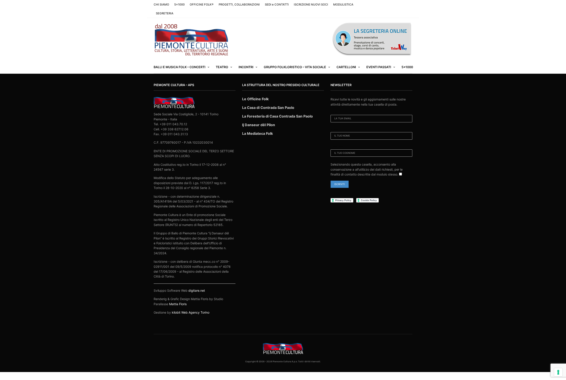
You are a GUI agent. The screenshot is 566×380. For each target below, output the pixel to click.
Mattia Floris (178, 304)
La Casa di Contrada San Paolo (268, 107)
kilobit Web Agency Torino (190, 312)
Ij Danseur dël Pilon (258, 125)
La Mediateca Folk (257, 133)
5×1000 (179, 4)
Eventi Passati (378, 67)
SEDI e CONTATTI (277, 4)
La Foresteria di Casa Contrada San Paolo (277, 116)
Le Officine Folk (255, 99)
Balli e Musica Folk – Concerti (179, 67)
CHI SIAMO (161, 4)
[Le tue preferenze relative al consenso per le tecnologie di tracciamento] (558, 372)
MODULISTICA (343, 4)
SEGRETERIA (164, 13)
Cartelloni (346, 67)
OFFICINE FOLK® (202, 4)
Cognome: (337, 146)
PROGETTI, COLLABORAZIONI (239, 4)
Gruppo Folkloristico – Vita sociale (295, 67)
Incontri (246, 67)
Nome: (335, 129)
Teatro (222, 67)
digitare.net (196, 290)
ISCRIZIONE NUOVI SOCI (311, 4)
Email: (335, 112)
